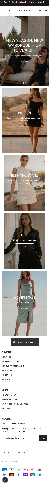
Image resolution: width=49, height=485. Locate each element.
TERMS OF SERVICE (10, 399)
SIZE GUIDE (6, 357)
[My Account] (40, 11)
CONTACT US (7, 375)
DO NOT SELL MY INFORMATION (15, 404)
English (7, 452)
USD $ (20, 452)
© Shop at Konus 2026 (10, 462)
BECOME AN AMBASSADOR (13, 366)
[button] (5, 480)
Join (43, 438)
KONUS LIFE (7, 370)
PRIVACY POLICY (9, 395)
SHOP (24, 189)
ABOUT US (6, 379)
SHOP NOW (24, 61)
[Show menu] (3, 11)
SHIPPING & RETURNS (11, 361)
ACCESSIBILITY (8, 408)
